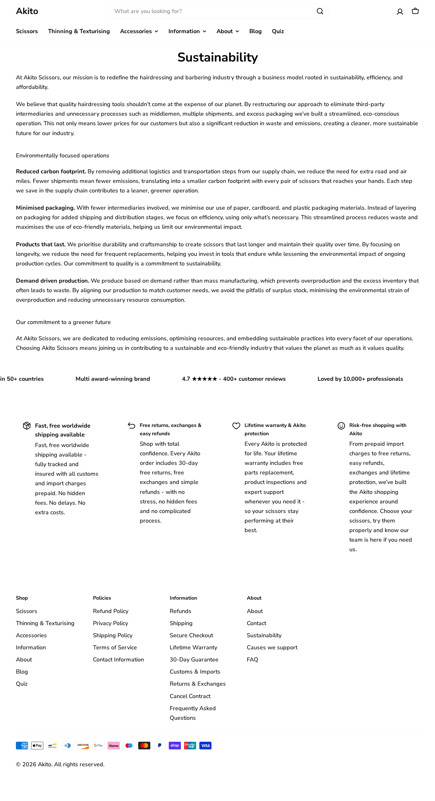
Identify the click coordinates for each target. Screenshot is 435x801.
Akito (27, 11)
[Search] (320, 11)
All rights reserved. (79, 764)
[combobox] (217, 11)
